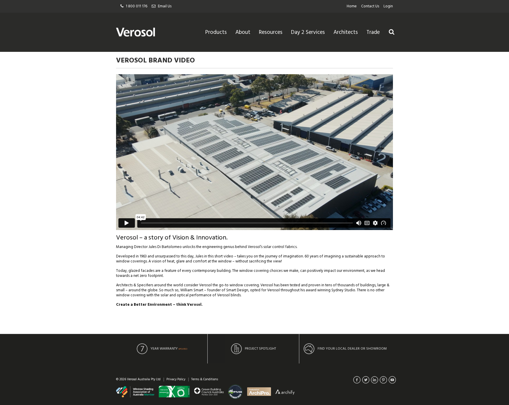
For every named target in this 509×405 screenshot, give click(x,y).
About (242, 32)
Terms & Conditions (204, 379)
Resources (270, 32)
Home (352, 6)
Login (388, 6)
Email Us (164, 6)
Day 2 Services (308, 32)
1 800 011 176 (136, 6)
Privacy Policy (175, 379)
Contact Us (370, 6)
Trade (373, 32)
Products (216, 32)
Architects (345, 32)
